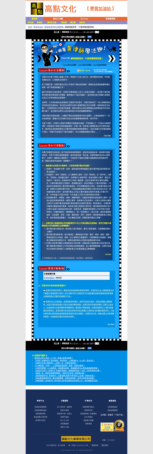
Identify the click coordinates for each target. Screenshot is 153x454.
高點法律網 (80, 37)
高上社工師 (64, 420)
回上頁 (56, 32)
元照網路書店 (112, 407)
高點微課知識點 (40, 410)
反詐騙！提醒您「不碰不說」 (112, 415)
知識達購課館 (112, 410)
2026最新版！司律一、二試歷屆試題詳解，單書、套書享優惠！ (60, 366)
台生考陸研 (88, 417)
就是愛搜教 (110, 19)
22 (88, 32)
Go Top (107, 135)
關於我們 (105, 445)
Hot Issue (84, 19)
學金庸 (64, 22)
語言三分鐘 (58, 19)
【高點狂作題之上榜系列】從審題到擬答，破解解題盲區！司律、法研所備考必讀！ (68, 371)
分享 (89, 37)
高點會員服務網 (40, 407)
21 (85, 32)
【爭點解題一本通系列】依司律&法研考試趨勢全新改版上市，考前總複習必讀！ (67, 381)
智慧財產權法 (49, 278)
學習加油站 (100, 8)
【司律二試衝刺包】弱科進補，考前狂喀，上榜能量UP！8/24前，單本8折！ (65, 361)
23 (91, 32)
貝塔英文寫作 (41, 420)
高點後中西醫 (88, 420)
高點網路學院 (41, 414)
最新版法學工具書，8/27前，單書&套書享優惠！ (54, 358)
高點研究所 (88, 410)
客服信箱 (95, 445)
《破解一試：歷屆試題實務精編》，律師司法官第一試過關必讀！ (60, 373)
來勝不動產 (64, 417)
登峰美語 (88, 424)
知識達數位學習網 (40, 417)
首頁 (30, 27)
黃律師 (34, 19)
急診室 (82, 22)
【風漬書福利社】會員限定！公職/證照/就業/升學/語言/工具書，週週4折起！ (65, 376)
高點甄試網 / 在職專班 (88, 414)
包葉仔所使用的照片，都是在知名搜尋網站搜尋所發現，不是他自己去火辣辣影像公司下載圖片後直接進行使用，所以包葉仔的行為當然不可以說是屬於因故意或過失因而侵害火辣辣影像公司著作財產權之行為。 (78, 293)
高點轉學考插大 (88, 407)
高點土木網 (64, 427)
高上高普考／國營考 (64, 407)
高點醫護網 (64, 424)
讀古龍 (73, 22)
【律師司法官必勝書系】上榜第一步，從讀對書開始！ (56, 363)
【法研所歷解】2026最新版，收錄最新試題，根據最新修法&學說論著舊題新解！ (67, 368)
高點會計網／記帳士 (64, 414)
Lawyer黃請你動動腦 (100, 65)
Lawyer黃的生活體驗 (69, 65)
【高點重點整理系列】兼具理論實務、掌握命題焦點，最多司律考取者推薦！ (65, 378)
